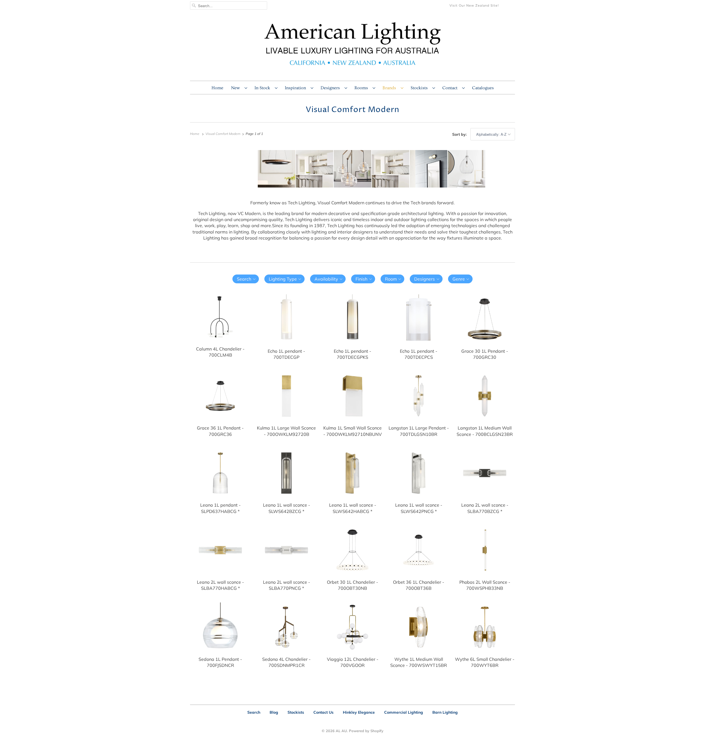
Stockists (420, 87)
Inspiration (296, 87)
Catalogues (483, 87)
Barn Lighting (445, 712)
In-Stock (263, 87)
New (236, 87)
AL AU (341, 731)
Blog (274, 712)
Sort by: (460, 134)
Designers (331, 87)
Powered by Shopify (366, 731)
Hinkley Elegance (359, 712)
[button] (246, 279)
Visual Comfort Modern (352, 110)
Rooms (362, 87)
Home (217, 87)
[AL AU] (352, 47)
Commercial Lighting (403, 712)
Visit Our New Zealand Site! (474, 5)
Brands (390, 87)
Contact (450, 87)
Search (253, 712)
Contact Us (323, 712)
